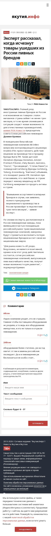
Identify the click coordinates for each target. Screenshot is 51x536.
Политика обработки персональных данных (23, 482)
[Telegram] (29, 63)
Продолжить (25, 529)
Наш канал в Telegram (27, 288)
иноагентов (39, 486)
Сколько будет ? (14, 409)
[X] (33, 63)
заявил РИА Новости (14, 130)
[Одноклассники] (21, 63)
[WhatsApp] (25, 63)
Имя (5, 382)
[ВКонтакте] (18, 63)
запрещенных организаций (15, 488)
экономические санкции (18, 273)
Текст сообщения (12, 393)
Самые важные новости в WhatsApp (27, 280)
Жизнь (6, 32)
